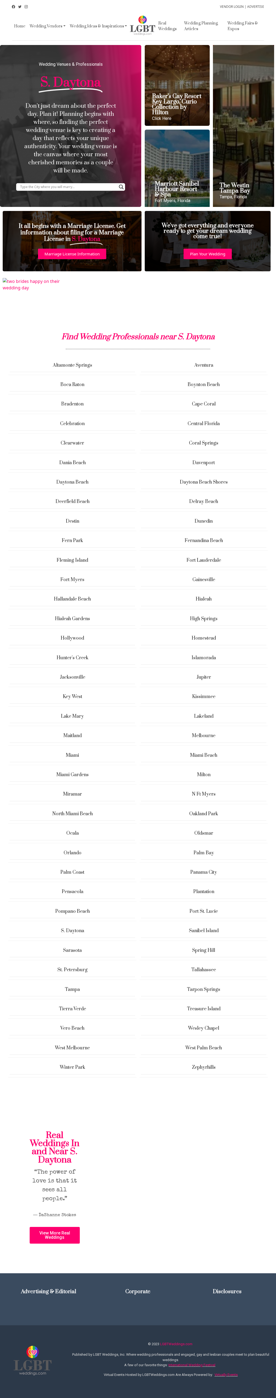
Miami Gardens (72, 775)
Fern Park (72, 541)
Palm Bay (204, 853)
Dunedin (204, 521)
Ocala (72, 833)
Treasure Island (203, 1009)
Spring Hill (203, 950)
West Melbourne (72, 1048)
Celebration (72, 424)
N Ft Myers (204, 794)
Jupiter (203, 677)
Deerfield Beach (72, 502)
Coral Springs (203, 443)
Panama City (203, 872)
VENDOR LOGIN (232, 6)
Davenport (203, 463)
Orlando (72, 853)
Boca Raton (72, 385)
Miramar (72, 794)
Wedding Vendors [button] (46, 26)
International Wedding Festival (191, 1365)
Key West (72, 697)
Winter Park (72, 1067)
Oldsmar (203, 833)
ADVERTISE (255, 6)
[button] (72, 254)
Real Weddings (167, 26)
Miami (72, 755)
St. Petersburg (72, 970)
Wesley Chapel (203, 1028)
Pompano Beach (72, 911)
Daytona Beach (72, 482)
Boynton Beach (204, 385)
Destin (72, 521)
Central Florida (204, 424)
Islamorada (204, 658)
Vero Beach (72, 1028)
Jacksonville (72, 677)
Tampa (72, 990)
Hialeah (204, 599)
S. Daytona (72, 931)
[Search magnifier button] (121, 187)
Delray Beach (203, 502)
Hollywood (72, 638)
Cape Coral (204, 404)
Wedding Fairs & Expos (242, 26)
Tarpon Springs (203, 990)
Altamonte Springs (72, 365)
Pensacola (72, 892)
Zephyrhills (204, 1067)
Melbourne (203, 736)
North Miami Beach (72, 814)
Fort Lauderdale (204, 560)
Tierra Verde (72, 1009)
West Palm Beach (203, 1048)
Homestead (204, 638)
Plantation (203, 892)
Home (19, 26)
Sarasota (72, 950)
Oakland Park (203, 814)
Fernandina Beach (204, 541)
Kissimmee (203, 697)
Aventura (203, 365)
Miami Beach (203, 755)
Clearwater (72, 443)
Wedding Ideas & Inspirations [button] (97, 26)
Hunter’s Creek (72, 658)
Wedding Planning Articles (201, 26)
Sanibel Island (204, 931)
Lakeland (203, 716)
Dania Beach (72, 463)
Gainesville (203, 580)
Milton (204, 775)
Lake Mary (72, 716)
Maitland (72, 736)
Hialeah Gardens (72, 619)
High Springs (204, 619)
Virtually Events (226, 1375)
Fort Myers (72, 580)
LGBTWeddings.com (176, 1344)
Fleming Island (72, 560)
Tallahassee (203, 970)
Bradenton (72, 404)
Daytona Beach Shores (204, 482)
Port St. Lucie (203, 911)
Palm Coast (72, 872)
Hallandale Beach (72, 599)
